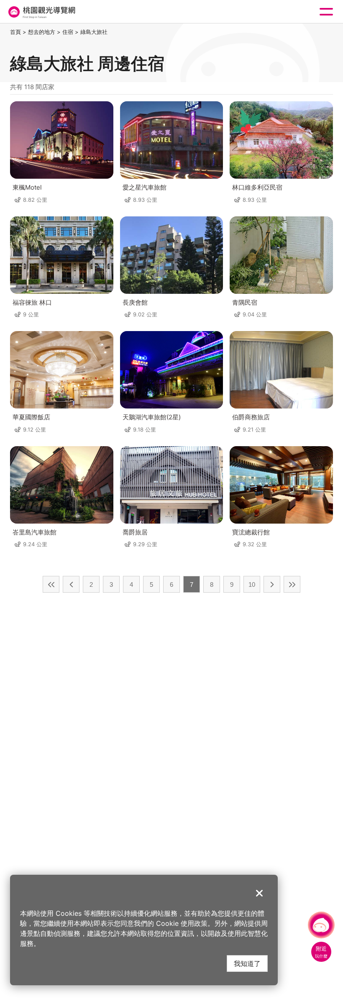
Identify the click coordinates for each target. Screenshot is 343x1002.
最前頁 (51, 584)
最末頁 (292, 584)
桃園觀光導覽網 (41, 12)
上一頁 (71, 584)
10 (251, 584)
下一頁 (272, 584)
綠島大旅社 (94, 31)
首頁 (15, 31)
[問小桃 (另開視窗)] (321, 925)
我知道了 (247, 963)
